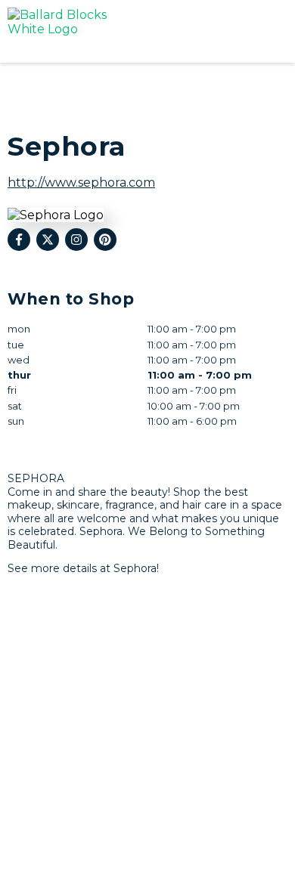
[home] (110, 31)
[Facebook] (19, 239)
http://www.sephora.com (81, 182)
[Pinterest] (105, 239)
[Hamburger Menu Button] (260, 31)
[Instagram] (76, 239)
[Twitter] (47, 239)
